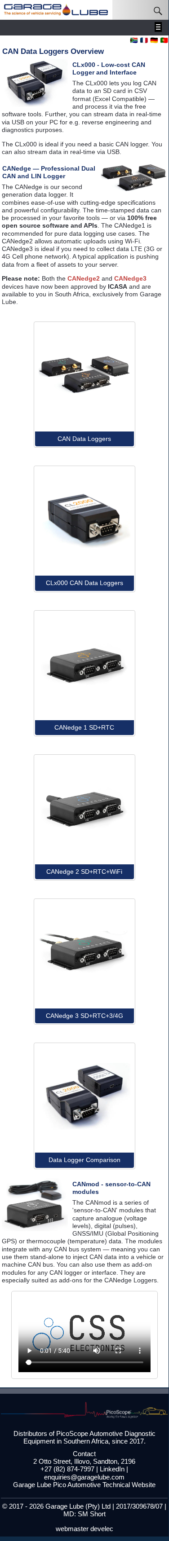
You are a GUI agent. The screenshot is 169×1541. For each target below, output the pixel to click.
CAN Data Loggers (84, 438)
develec (101, 1528)
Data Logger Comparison (84, 1159)
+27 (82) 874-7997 (67, 1469)
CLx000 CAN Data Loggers (84, 582)
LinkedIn (112, 1469)
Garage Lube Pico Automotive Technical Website (84, 1484)
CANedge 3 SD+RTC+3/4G (84, 1015)
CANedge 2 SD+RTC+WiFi (84, 871)
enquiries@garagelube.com (84, 1477)
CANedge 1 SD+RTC (84, 727)
